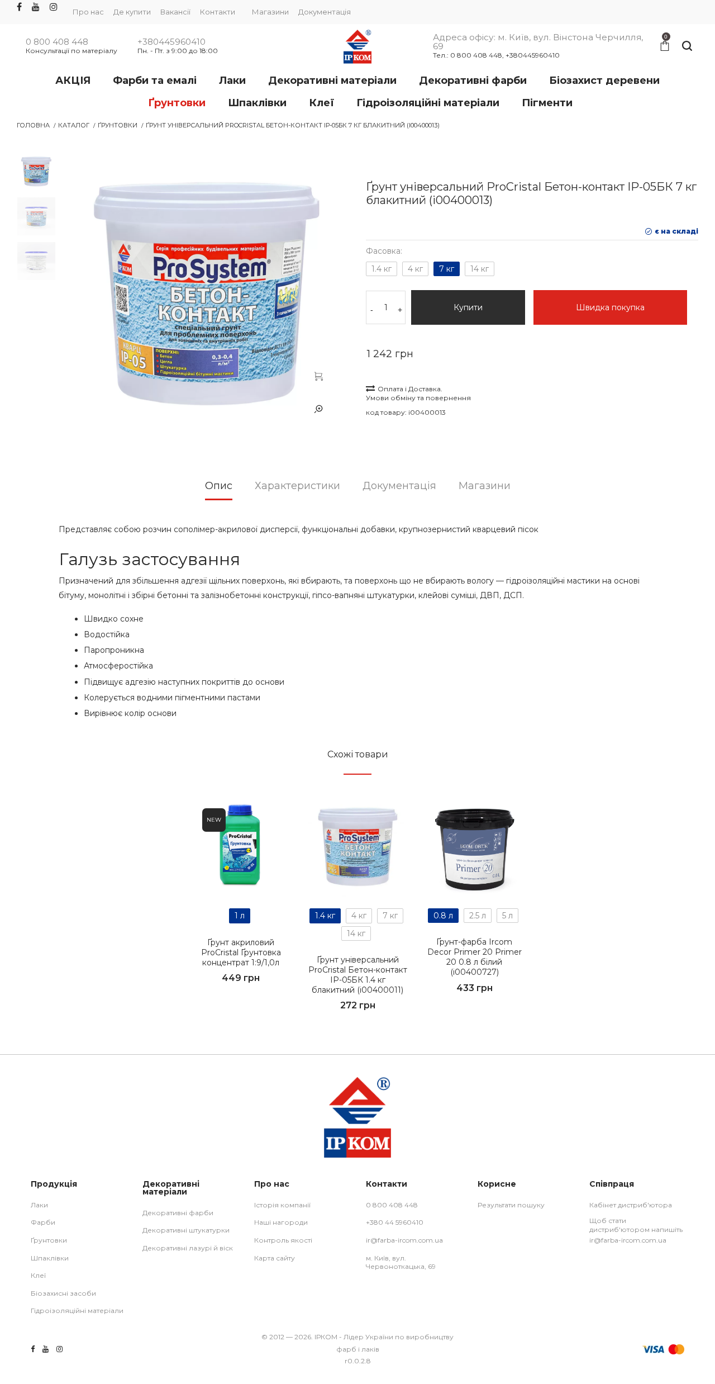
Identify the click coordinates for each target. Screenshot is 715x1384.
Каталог (73, 125)
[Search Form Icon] (687, 46)
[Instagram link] (54, 7)
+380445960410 (171, 41)
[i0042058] (241, 847)
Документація (324, 11)
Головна (33, 125)
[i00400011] (358, 847)
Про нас (88, 11)
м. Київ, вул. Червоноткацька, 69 (401, 1262)
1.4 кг (381, 269)
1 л (240, 916)
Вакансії (175, 11)
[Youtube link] (36, 7)
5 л (507, 916)
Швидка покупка (610, 307)
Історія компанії (282, 1205)
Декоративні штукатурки (186, 1230)
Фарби (43, 1222)
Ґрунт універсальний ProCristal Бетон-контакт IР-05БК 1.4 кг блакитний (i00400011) (357, 975)
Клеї (38, 1275)
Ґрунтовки (117, 125)
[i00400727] (475, 847)
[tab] (218, 489)
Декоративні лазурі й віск (187, 1248)
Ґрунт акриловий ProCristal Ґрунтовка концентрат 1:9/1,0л (241, 952)
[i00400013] (318, 376)
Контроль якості (283, 1240)
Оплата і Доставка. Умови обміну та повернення (418, 393)
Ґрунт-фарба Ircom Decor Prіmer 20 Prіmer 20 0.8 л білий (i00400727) (474, 957)
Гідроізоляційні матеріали (77, 1310)
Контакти (217, 11)
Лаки (39, 1205)
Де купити (132, 11)
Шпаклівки (50, 1258)
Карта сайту (274, 1258)
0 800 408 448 (57, 41)
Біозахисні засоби (63, 1293)
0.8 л (443, 916)
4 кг (415, 269)
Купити (468, 307)
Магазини (270, 11)
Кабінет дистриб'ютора (630, 1205)
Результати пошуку (511, 1205)
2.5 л (477, 916)
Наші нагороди (281, 1222)
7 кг (446, 269)
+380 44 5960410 (394, 1222)
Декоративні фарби (177, 1212)
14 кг (479, 269)
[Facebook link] (19, 7)
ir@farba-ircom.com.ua (404, 1240)
